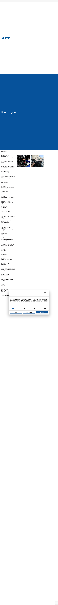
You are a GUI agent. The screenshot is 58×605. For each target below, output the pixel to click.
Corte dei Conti (3, 249)
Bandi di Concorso (3, 195)
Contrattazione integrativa (5, 191)
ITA (1, 0)
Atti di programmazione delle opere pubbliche (8, 268)
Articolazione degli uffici (4, 168)
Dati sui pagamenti (4, 260)
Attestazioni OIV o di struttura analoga (7, 292)
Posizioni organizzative (4, 182)
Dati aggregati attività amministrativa (6, 296)
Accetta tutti (42, 312)
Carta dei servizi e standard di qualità (6, 251)
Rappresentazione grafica (5, 212)
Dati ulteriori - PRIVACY (4, 289)
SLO (3, 0)
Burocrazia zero (3, 294)
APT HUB (46, 0)
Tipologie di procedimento (5, 215)
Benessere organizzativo (5, 295)
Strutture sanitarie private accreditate (7, 278)
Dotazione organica (4, 183)
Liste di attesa (3, 258)
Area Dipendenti (50, 0)
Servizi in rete (3, 255)
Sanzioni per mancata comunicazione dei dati (7, 166)
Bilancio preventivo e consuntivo (6, 235)
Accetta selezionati (29, 312)
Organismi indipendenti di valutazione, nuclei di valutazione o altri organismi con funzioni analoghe (8, 245)
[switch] (24, 308)
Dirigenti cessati (3, 181)
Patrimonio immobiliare (4, 240)
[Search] (56, 38)
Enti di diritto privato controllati (5, 211)
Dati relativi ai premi (4, 206)
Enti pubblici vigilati (4, 208)
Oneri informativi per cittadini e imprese (7, 161)
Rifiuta (16, 312)
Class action (2, 253)
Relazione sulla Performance (5, 201)
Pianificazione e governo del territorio (7, 273)
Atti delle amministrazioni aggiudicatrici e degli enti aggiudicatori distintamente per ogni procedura (8, 224)
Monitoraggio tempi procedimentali (6, 297)
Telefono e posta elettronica (5, 170)
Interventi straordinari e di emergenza (7, 280)
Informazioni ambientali (4, 275)
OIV (1, 192)
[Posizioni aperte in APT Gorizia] (23, 161)
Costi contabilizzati (4, 254)
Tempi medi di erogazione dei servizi (6, 256)
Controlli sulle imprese (4, 299)
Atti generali (2, 160)
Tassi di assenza (3, 186)
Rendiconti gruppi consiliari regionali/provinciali (8, 167)
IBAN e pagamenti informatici (5, 263)
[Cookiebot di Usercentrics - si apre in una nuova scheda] (42, 292)
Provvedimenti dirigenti (4, 221)
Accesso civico (3, 285)
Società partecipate (4, 210)
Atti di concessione (4, 233)
